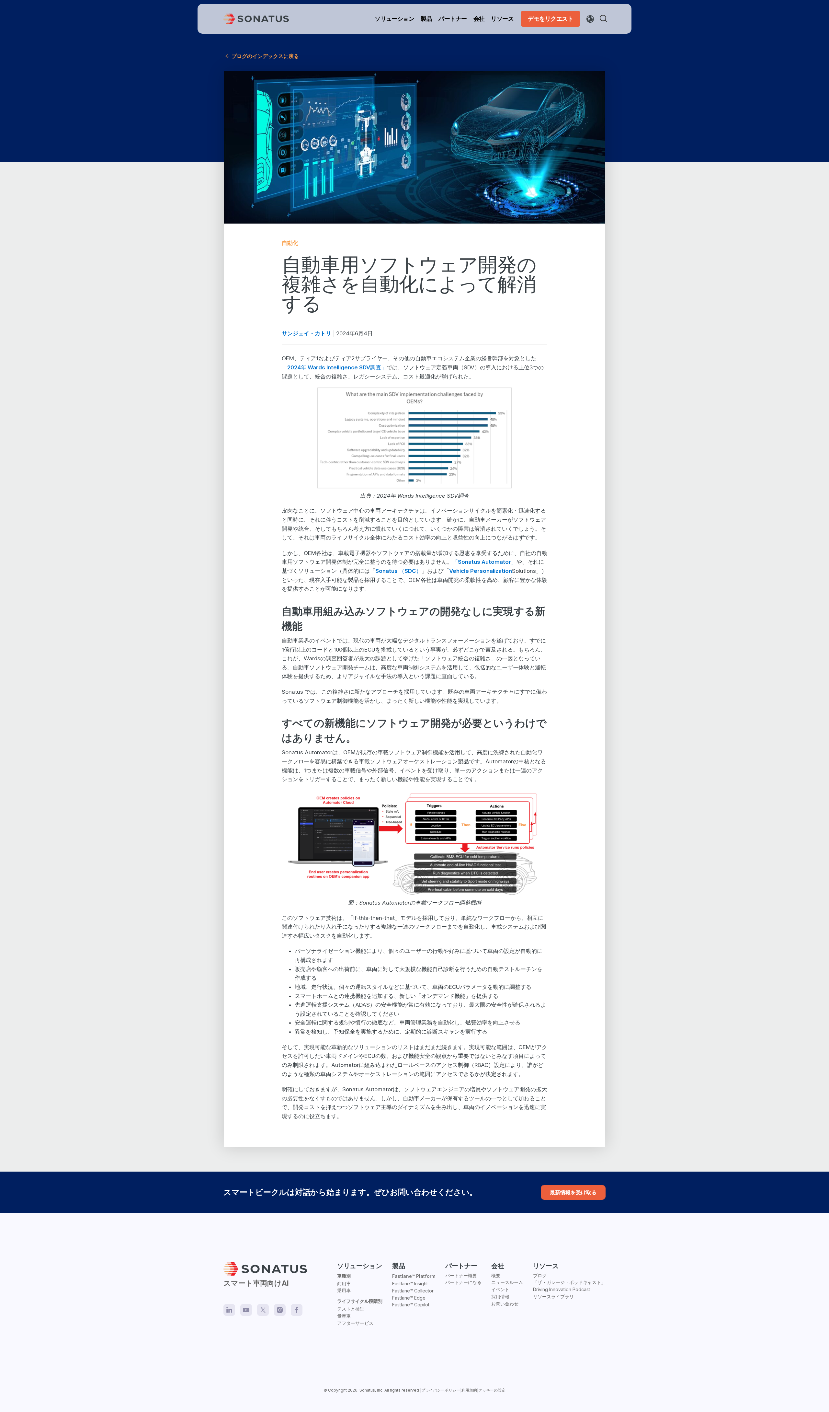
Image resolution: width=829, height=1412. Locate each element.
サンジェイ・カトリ (306, 333)
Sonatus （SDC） (398, 571)
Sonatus (367, 1390)
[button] (604, 19)
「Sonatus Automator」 (484, 562)
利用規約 (469, 1390)
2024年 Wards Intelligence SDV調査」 (337, 367)
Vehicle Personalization (480, 571)
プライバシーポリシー (440, 1390)
